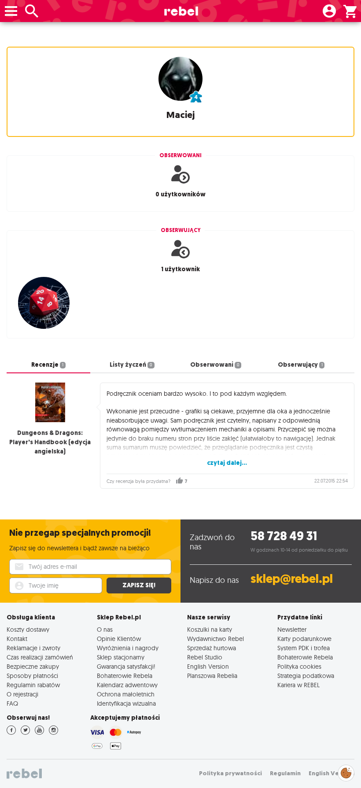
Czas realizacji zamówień (40, 657)
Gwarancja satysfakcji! (126, 666)
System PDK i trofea (303, 648)
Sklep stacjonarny (120, 657)
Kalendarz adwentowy (127, 685)
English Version (208, 666)
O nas (105, 629)
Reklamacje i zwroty (33, 648)
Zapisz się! (138, 585)
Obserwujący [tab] (300, 365)
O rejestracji (22, 694)
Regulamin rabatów (33, 685)
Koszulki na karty (209, 629)
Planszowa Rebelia (212, 675)
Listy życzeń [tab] (131, 365)
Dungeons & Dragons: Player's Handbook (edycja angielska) (50, 442)
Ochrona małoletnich (126, 694)
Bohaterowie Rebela (124, 675)
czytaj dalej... (227, 463)
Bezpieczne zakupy (33, 666)
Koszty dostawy (28, 629)
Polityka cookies (299, 666)
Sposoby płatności (32, 675)
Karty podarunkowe (304, 638)
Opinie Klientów (119, 638)
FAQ (12, 703)
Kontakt (17, 638)
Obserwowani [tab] (214, 365)
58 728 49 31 (283, 536)
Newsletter (291, 629)
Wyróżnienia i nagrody (127, 648)
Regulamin (285, 773)
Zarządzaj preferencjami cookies (346, 771)
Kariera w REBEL (298, 685)
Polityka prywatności (230, 773)
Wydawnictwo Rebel (215, 638)
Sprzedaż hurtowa (211, 648)
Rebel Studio (204, 657)
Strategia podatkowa (305, 675)
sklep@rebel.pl (291, 579)
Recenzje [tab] (47, 365)
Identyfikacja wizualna (126, 703)
